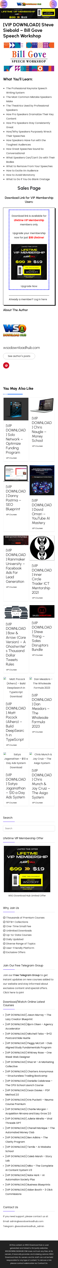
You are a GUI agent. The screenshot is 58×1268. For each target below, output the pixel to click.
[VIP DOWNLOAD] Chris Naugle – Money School (42, 429)
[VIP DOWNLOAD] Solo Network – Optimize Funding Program (16, 439)
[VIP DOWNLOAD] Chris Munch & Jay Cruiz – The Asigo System (42, 783)
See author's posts (19, 356)
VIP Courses (11, 458)
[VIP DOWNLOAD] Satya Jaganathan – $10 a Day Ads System (16, 786)
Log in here (40, 299)
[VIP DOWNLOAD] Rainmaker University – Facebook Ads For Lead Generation (16, 566)
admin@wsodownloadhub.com (26, 1221)
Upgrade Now (29, 286)
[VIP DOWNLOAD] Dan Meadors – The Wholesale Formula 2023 (42, 711)
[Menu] (3, 4)
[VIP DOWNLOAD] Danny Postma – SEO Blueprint (16, 497)
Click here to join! (13, 992)
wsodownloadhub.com (21, 347)
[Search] (53, 4)
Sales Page (29, 188)
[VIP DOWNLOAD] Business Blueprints (27, 1184)
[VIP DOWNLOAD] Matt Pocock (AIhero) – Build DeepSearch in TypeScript (16, 722)
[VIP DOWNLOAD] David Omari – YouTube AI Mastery (42, 511)
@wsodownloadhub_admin (29, 1226)
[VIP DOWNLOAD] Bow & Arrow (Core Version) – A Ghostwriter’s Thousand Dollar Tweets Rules (16, 644)
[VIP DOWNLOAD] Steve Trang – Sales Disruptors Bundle (42, 636)
